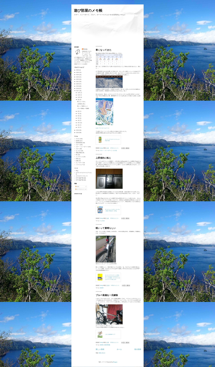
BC (76, 154)
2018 (77, 88)
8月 (79, 111)
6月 (79, 115)
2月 (79, 125)
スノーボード (79, 162)
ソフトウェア (79, 164)
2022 (77, 79)
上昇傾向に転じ (103, 158)
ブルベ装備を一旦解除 (107, 295)
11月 (79, 95)
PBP (77, 158)
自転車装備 (107, 345)
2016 (77, 130)
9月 (79, 99)
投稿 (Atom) (102, 353)
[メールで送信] (122, 148)
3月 (79, 122)
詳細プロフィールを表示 (80, 64)
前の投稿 (137, 349)
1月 (79, 127)
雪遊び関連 (79, 152)
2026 (77, 70)
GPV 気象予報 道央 (81, 178)
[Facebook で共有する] (127, 148)
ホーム (119, 349)
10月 (79, 97)
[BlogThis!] (124, 148)
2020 (77, 83)
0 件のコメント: (114, 148)
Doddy (85, 49)
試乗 (77, 160)
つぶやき (114, 150)
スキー (77, 144)
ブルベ (77, 148)
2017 (77, 90)
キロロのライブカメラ (82, 176)
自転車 (101, 288)
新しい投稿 (100, 349)
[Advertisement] (107, 30)
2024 (77, 74)
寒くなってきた (104, 50)
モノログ (78, 150)
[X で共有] (125, 148)
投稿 (77, 186)
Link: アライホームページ (102, 128)
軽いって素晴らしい (106, 228)
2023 (77, 77)
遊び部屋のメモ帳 (88, 10)
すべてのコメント (81, 189)
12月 (79, 92)
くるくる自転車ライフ (110, 334)
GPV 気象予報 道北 (81, 180)
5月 (79, 118)
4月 (79, 120)
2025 (77, 72)
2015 (77, 132)
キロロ (77, 138)
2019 (77, 86)
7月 (79, 113)
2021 (77, 81)
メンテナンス (79, 156)
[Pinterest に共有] (128, 148)
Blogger (115, 362)
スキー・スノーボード (106, 150)
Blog (77, 170)
